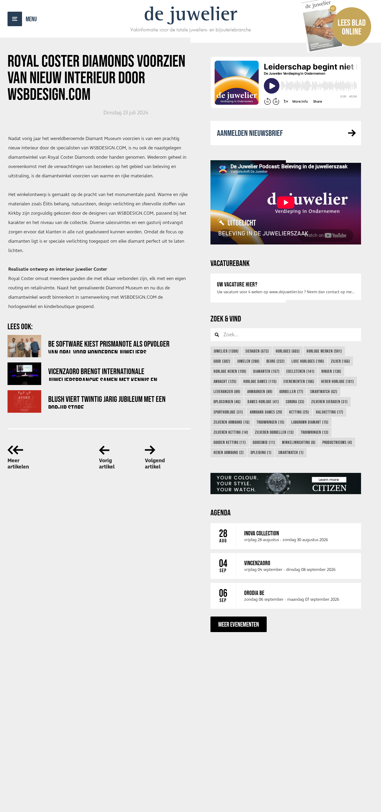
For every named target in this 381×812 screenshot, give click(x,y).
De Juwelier (190, 13)
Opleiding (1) (261, 452)
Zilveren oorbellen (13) (274, 432)
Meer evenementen (238, 624)
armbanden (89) (259, 391)
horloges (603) (288, 351)
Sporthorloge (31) (228, 412)
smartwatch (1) (291, 452)
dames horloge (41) (263, 401)
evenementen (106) (299, 381)
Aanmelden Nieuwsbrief (250, 132)
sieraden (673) (257, 351)
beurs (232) (275, 361)
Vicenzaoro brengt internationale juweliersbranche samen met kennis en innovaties (102, 374)
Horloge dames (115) (260, 381)
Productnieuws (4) (337, 442)
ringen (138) (331, 371)
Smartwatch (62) (323, 391)
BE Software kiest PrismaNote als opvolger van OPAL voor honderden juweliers (109, 346)
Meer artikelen (18, 463)
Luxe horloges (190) (308, 361)
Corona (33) (295, 401)
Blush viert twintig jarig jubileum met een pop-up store (107, 401)
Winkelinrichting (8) (298, 442)
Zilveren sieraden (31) (329, 401)
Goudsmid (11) (264, 442)
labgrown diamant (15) (309, 422)
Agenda (220, 512)
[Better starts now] (285, 483)
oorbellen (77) (291, 391)
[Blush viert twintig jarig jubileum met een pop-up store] (24, 401)
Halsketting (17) (329, 412)
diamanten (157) (266, 371)
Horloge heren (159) (230, 371)
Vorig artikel (107, 463)
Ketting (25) (299, 412)
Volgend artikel (155, 463)
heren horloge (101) (337, 381)
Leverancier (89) (227, 391)
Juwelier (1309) (226, 351)
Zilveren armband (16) (232, 422)
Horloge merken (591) (324, 351)
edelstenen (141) (300, 371)
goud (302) (222, 361)
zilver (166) (340, 361)
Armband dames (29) (266, 412)
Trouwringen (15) (270, 422)
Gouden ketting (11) (230, 442)
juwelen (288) (248, 361)
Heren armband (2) (229, 452)
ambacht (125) (225, 381)
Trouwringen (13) (314, 432)
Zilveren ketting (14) (231, 432)
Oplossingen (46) (227, 401)
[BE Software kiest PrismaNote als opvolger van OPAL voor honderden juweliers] (24, 346)
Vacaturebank (230, 263)
